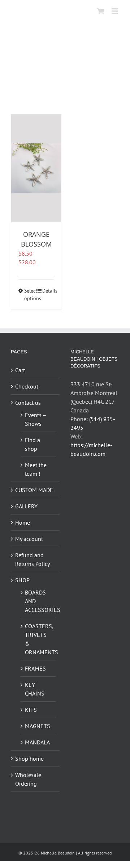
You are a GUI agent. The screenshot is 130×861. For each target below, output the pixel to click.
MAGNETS (37, 726)
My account (29, 538)
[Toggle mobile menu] (115, 11)
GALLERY (26, 506)
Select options (30, 294)
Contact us (28, 402)
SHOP (22, 580)
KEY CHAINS (34, 689)
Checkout (26, 386)
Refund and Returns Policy (32, 559)
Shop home (29, 758)
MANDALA (37, 742)
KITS (31, 709)
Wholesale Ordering (28, 779)
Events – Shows (35, 419)
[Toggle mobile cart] (100, 11)
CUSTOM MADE (34, 490)
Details (48, 290)
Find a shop (32, 444)
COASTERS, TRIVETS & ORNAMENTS (38, 639)
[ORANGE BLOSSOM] (36, 168)
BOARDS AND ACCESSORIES (38, 601)
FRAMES (35, 668)
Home (22, 522)
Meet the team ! (36, 469)
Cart (20, 370)
